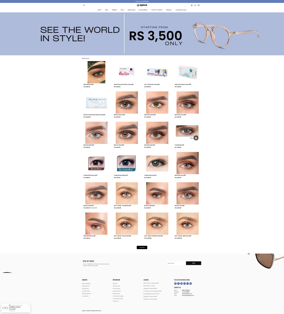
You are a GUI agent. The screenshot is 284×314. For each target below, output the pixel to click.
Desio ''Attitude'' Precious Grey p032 (122, 236)
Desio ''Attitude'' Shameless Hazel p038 (153, 236)
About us (115, 283)
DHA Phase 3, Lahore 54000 (151, 283)
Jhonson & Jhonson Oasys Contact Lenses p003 (94, 115)
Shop (99, 10)
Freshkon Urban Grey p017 (150, 175)
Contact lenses (156, 10)
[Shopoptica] (142, 5)
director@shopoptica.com (188, 295)
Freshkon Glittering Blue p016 (121, 175)
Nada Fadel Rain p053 (88, 84)
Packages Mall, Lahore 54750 (151, 293)
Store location (116, 286)
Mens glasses (85, 286)
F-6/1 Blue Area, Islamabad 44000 (152, 291)
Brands (168, 10)
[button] (198, 5)
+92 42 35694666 (185, 292)
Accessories (142, 10)
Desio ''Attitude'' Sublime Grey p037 (183, 236)
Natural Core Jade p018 (149, 145)
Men (106, 10)
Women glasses (86, 283)
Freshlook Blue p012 (179, 145)
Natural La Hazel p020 (119, 145)
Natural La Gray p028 (179, 205)
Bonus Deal (131, 10)
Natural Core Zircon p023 (180, 115)
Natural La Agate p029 (149, 205)
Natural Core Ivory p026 (180, 175)
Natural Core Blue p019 (89, 145)
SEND (193, 263)
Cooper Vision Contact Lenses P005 (183, 84)
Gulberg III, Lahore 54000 (150, 288)
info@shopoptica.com (187, 293)
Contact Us (116, 301)
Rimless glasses (86, 293)
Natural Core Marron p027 (90, 236)
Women (114, 10)
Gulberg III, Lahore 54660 (150, 299)
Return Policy (116, 293)
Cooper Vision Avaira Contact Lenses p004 (124, 84)
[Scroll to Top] (281, 306)
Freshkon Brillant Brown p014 (90, 175)
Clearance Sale (142, 1)
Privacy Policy (116, 288)
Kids (122, 10)
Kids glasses (85, 288)
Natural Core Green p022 (150, 115)
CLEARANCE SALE (181, 10)
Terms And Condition (118, 296)
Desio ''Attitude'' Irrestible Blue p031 (122, 205)
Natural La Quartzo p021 (119, 115)
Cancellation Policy (118, 298)
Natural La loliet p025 (88, 205)
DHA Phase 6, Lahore (149, 285)
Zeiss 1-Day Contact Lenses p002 (152, 84)
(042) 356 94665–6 (186, 290)
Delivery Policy (117, 291)
